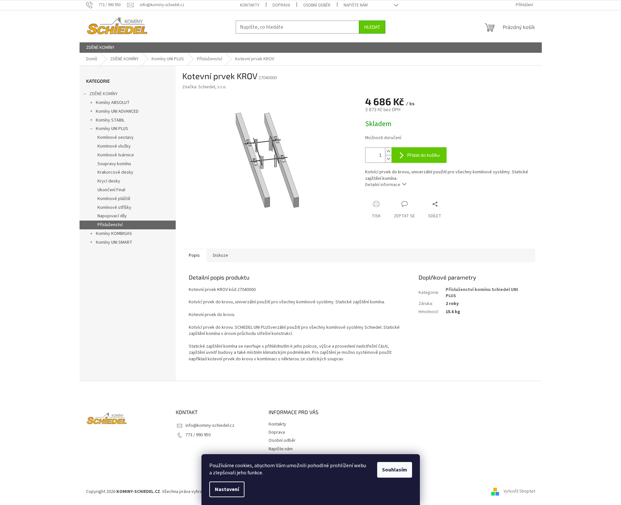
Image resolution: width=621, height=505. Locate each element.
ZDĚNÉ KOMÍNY (103, 94)
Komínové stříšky (114, 207)
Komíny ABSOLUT (113, 102)
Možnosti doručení (383, 138)
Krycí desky (108, 181)
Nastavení (227, 489)
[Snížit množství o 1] (388, 159)
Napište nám (356, 5)
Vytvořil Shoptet (519, 491)
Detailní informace (382, 184)
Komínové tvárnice (115, 155)
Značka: (204, 87)
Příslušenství (110, 225)
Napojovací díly (112, 216)
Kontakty (249, 5)
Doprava (281, 5)
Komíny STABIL (110, 120)
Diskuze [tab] (220, 255)
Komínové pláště (113, 198)
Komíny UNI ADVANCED (117, 111)
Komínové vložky (114, 146)
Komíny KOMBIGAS (114, 233)
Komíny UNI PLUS (112, 128)
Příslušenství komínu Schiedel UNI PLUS (482, 292)
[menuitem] (100, 47)
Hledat (372, 27)
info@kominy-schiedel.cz (209, 425)
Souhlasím (394, 469)
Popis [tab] (194, 255)
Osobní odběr (317, 5)
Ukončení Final (111, 190)
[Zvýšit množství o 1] (388, 151)
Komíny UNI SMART (114, 242)
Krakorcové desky (115, 172)
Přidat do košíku (423, 155)
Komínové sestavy (115, 137)
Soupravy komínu (114, 164)
